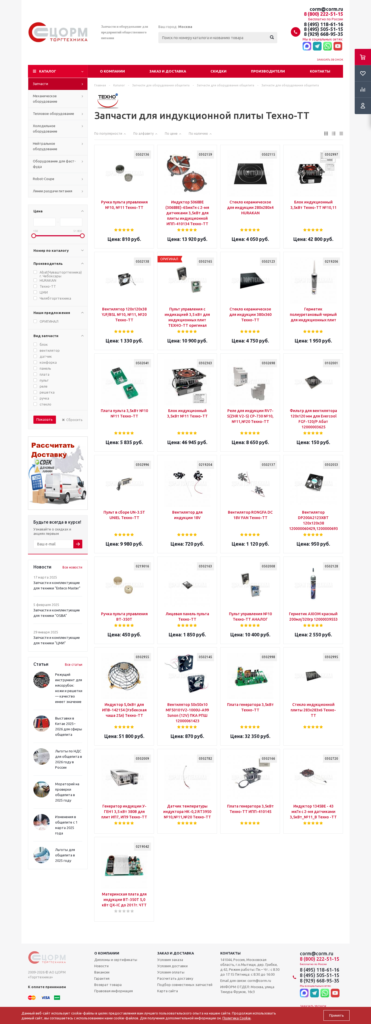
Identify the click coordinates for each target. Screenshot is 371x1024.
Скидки (218, 71)
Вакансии (101, 972)
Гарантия (101, 978)
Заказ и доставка (167, 71)
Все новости (72, 567)
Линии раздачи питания (52, 191)
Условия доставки (172, 966)
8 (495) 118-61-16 (323, 24)
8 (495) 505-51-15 (323, 29)
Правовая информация (113, 991)
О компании (112, 71)
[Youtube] (338, 46)
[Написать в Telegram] (317, 46)
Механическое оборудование (45, 98)
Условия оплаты (170, 972)
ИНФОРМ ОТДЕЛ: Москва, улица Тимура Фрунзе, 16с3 (247, 989)
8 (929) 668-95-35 (323, 34)
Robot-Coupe (43, 179)
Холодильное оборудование (45, 128)
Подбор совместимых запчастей (184, 985)
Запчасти (40, 84)
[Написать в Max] (307, 46)
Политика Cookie (236, 1018)
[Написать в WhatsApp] (327, 46)
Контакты (320, 71)
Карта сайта (167, 991)
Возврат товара (108, 985)
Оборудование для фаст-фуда (54, 163)
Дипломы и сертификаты (115, 960)
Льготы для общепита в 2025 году (65, 855)
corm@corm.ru (326, 9)
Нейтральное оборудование (45, 146)
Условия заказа (170, 960)
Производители (268, 71)
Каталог (47, 71)
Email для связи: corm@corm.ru (245, 980)
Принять (336, 1015)
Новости (101, 966)
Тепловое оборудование (53, 113)
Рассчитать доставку (175, 978)
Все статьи (73, 664)
